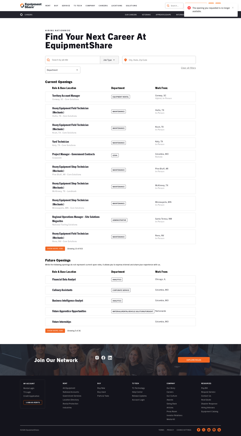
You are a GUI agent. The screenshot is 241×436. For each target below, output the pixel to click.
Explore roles (194, 360)
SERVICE (66, 5)
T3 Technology (138, 388)
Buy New (101, 388)
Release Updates (139, 395)
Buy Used (101, 392)
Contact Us (206, 395)
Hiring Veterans (208, 407)
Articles (170, 407)
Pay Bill (204, 388)
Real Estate (206, 399)
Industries (67, 407)
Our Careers (131, 15)
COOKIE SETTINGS (184, 430)
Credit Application (31, 396)
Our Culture (172, 395)
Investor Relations (174, 415)
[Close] (232, 7)
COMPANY (90, 5)
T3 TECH (78, 5)
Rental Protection (70, 403)
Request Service (208, 392)
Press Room (172, 411)
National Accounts (71, 392)
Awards (170, 399)
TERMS (161, 430)
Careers (28, 15)
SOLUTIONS (131, 5)
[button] (48, 5)
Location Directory (71, 399)
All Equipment (69, 388)
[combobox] (159, 60)
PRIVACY (170, 430)
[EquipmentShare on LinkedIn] (110, 358)
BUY (56, 5)
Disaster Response (209, 403)
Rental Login (28, 388)
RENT (48, 5)
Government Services (72, 395)
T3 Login (27, 392)
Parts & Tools (103, 395)
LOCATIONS (116, 5)
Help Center (137, 392)
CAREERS (103, 5)
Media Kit (171, 419)
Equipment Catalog (209, 411)
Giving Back (172, 403)
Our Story (171, 388)
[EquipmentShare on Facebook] (103, 358)
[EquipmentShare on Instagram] (97, 358)
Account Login (138, 399)
